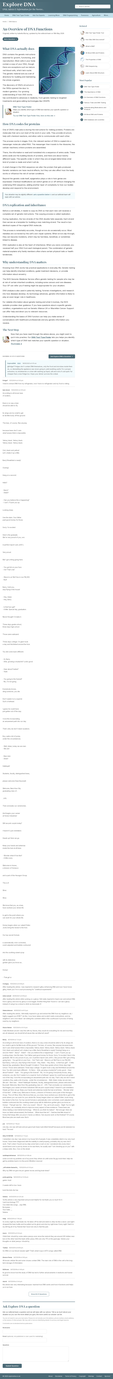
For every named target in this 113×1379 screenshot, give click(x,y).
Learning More (53, 15)
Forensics (85, 15)
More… (106, 15)
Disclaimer (58, 1376)
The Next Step (11, 329)
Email (23, 1336)
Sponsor (107, 1376)
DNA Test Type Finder (20, 15)
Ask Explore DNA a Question (61, 356)
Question (6, 1345)
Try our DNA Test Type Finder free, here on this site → (34, 116)
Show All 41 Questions (39, 1294)
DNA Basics (13, 21)
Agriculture (96, 15)
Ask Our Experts (39, 15)
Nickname (6, 1327)
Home (6, 15)
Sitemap (91, 1376)
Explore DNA (19, 4)
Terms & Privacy (70, 1376)
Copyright (82, 1376)
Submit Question (12, 1366)
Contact (99, 1376)
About (50, 1376)
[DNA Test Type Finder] (6, 340)
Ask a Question (9, 39)
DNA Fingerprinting (70, 15)
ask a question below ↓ (42, 194)
